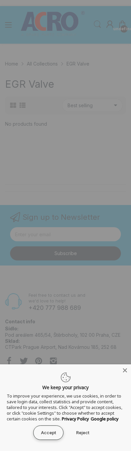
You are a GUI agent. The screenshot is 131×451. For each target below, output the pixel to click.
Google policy (105, 419)
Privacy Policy (75, 419)
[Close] (125, 370)
